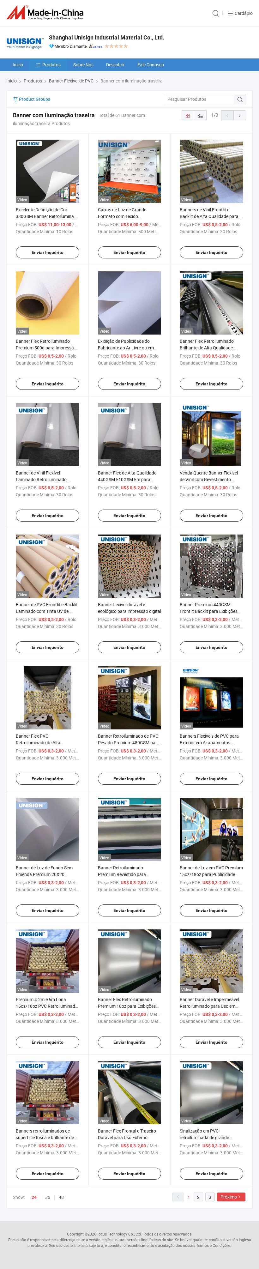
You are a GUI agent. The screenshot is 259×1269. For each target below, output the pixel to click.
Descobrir (115, 65)
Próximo (228, 1197)
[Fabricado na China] (46, 12)
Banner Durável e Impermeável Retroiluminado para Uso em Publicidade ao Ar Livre (209, 1006)
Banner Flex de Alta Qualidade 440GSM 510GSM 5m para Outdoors (127, 479)
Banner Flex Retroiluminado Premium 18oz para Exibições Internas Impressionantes (127, 1006)
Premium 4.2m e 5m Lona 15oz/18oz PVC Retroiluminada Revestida (47, 1006)
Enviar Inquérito (47, 252)
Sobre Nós (83, 65)
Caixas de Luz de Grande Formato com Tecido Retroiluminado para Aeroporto (128, 216)
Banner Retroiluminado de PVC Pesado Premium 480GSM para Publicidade (129, 742)
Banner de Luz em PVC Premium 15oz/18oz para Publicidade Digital (211, 874)
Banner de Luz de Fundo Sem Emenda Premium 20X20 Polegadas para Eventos (44, 874)
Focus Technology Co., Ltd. (119, 1233)
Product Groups (34, 99)
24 (34, 1197)
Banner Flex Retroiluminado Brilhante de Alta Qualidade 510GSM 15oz (207, 347)
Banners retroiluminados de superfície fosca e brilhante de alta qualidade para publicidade (46, 1137)
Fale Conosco (150, 65)
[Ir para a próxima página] (240, 115)
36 (47, 1197)
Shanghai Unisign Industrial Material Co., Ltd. (106, 37)
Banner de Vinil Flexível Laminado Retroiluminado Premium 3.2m (41, 479)
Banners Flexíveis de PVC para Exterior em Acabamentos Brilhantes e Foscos (209, 742)
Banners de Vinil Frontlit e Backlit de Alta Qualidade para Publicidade (209, 216)
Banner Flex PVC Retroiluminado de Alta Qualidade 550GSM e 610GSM (45, 742)
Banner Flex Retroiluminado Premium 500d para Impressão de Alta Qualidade (46, 347)
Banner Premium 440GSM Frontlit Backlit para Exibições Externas (209, 611)
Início (18, 65)
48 (61, 1197)
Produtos (51, 65)
